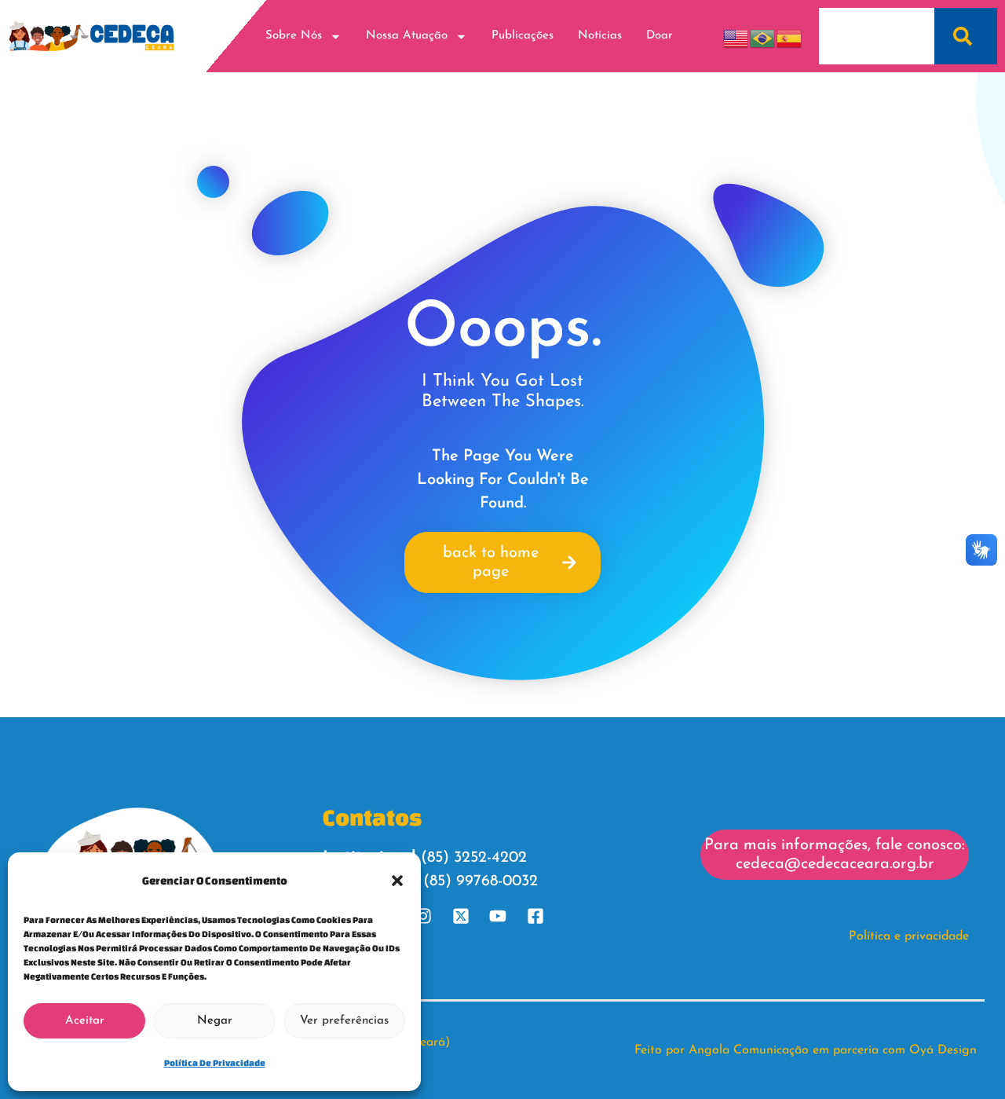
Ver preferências (344, 1021)
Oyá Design (943, 1050)
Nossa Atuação (407, 36)
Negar (214, 1021)
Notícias (600, 36)
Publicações (523, 36)
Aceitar (84, 1021)
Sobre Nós (293, 36)
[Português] (763, 35)
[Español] (790, 35)
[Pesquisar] (965, 36)
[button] (397, 880)
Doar (659, 36)
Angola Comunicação (749, 1050)
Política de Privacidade (214, 1062)
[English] (736, 35)
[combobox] (876, 36)
